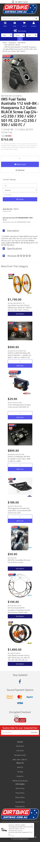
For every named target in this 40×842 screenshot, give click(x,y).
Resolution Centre (20, 755)
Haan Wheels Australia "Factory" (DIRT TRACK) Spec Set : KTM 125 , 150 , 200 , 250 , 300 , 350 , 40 (19, 657)
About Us (20, 767)
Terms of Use (20, 788)
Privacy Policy (20, 793)
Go (20, 39)
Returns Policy (20, 797)
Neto (27, 839)
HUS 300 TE (21, 42)
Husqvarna (12, 42)
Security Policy (20, 802)
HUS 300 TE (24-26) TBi (12, 45)
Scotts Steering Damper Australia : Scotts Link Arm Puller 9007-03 (19, 406)
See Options (20, 314)
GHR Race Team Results (20, 781)
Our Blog (20, 772)
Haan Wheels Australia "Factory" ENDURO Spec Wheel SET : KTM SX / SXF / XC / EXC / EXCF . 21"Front (20, 307)
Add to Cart (21, 164)
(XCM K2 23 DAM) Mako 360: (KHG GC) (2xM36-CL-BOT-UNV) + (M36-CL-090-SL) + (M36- (19, 458)
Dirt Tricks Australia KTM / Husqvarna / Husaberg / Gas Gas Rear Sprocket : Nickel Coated (19, 610)
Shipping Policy (20, 806)
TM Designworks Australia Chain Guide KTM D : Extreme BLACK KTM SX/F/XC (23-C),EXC (19, 510)
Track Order (20, 750)
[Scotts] (27, 393)
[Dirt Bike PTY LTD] (20, 8)
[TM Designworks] (30, 496)
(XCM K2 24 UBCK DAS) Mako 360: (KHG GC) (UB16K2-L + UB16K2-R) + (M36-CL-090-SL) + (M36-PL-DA (20, 355)
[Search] (36, 18)
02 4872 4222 (21, 2)
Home (5, 42)
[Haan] (30, 293)
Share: (4, 136)
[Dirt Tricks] (30, 548)
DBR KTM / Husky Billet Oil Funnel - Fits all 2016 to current (19, 561)
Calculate (21, 199)
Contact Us (20, 776)
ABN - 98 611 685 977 (20, 759)
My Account (20, 746)
